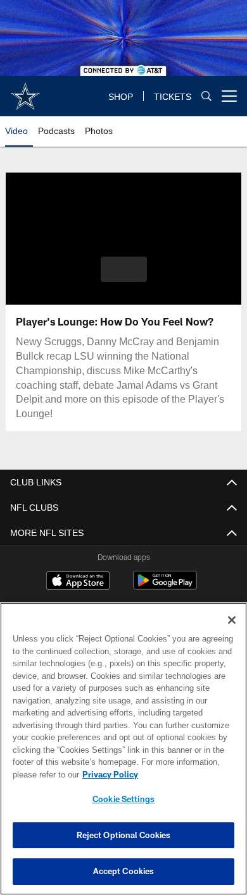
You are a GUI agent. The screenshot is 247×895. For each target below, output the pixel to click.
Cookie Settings (123, 799)
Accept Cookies (124, 871)
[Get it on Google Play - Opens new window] (165, 587)
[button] (124, 269)
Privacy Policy (110, 774)
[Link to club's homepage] (25, 91)
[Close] (232, 620)
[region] (123, 748)
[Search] (206, 95)
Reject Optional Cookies (124, 835)
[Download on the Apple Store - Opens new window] (78, 582)
